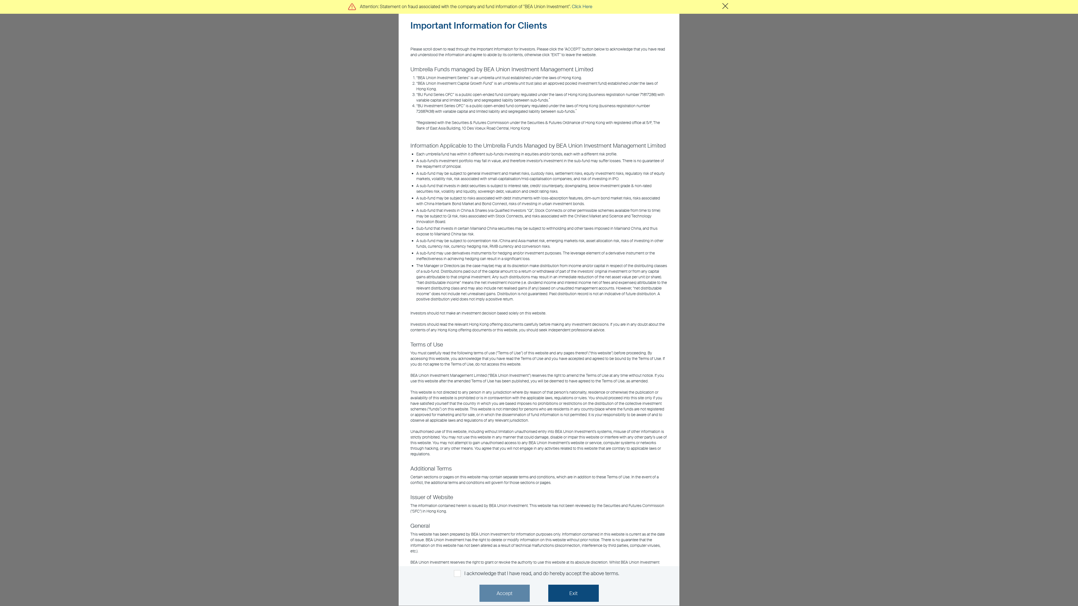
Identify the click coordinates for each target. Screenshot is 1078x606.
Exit (573, 593)
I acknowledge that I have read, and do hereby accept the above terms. (541, 573)
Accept (504, 593)
